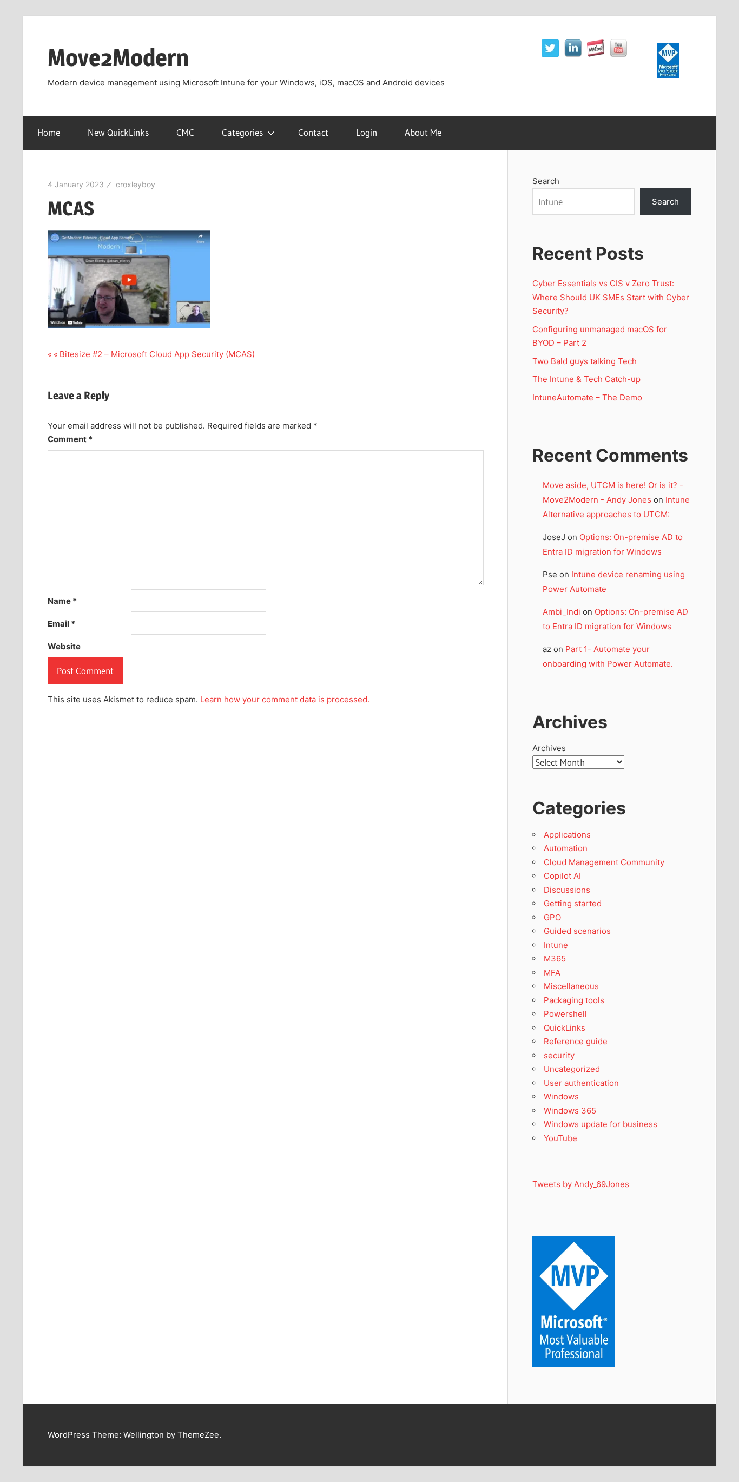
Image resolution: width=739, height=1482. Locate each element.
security (559, 1055)
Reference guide (576, 1041)
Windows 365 (570, 1110)
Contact (313, 132)
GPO (552, 917)
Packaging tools (574, 1000)
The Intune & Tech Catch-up (587, 379)
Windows (561, 1096)
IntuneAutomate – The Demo (587, 397)
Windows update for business (600, 1124)
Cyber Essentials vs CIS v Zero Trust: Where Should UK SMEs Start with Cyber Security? (610, 297)
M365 (555, 958)
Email (61, 623)
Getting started (573, 903)
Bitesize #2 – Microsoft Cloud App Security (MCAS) (157, 354)
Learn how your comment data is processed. (285, 699)
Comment (70, 439)
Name (62, 601)
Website (64, 646)
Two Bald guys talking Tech (584, 361)
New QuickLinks (118, 132)
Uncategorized (572, 1069)
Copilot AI (562, 876)
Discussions (567, 890)
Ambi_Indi (561, 612)
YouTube (560, 1138)
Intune (556, 945)
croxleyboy (135, 184)
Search (545, 181)
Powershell (565, 1014)
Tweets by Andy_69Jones (580, 1184)
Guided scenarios (577, 931)
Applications (567, 834)
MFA (552, 972)
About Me (423, 132)
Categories (242, 132)
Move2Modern (118, 57)
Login (366, 132)
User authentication (581, 1083)
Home (48, 132)
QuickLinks (564, 1028)
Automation (566, 848)
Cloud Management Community (604, 862)
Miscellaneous (571, 986)
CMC (185, 132)
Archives (549, 748)
